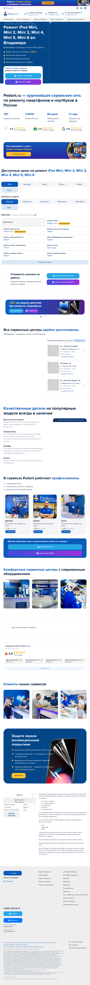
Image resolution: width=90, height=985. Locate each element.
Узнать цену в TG (46, 547)
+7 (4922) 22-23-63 (33, 15)
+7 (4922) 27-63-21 (53, 15)
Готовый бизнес (68, 888)
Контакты (66, 878)
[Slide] (40, 316)
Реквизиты (66, 882)
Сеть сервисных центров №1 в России (75, 895)
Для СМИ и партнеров (70, 875)
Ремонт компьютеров (45, 885)
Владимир (9, 8)
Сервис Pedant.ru (8, 22)
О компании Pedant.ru (70, 872)
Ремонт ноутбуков (40, 19)
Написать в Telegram (24, 76)
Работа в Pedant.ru (69, 901)
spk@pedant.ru (8, 926)
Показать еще (45, 668)
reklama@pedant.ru (9, 931)
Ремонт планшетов (56, 19)
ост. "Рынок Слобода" (35, 13)
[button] (23, 215)
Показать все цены (45, 262)
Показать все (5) (79, 340)
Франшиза (66, 885)
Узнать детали (48, 3)
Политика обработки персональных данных (16, 944)
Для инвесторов (68, 898)
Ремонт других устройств (75, 19)
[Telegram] (77, 8)
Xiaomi (79, 184)
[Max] (85, 8)
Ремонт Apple (8, 19)
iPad (9, 184)
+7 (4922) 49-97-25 (70, 15)
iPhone (62, 184)
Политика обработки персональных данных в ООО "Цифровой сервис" (24, 947)
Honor (44, 184)
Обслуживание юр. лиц (70, 905)
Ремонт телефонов (23, 19)
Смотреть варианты (18, 154)
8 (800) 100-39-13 (12, 908)
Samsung (27, 184)
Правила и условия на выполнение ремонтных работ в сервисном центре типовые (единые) (30, 942)
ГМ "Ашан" (52, 13)
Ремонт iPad (29, 22)
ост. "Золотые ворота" (73, 13)
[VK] (81, 8)
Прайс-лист (67, 891)
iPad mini (9, 202)
